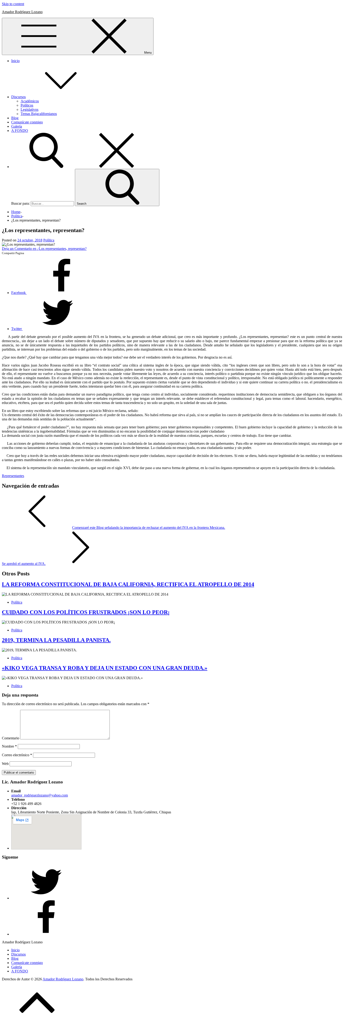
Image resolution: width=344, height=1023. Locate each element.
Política (48, 240)
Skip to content (13, 4)
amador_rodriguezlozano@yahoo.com (39, 795)
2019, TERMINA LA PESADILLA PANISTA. (56, 640)
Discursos (18, 97)
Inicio (15, 61)
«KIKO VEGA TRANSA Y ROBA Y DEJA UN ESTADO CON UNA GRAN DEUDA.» (104, 668)
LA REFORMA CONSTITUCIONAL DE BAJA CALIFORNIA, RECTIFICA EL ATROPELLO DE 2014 (128, 584)
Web (5, 764)
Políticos (27, 105)
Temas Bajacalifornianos (39, 114)
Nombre (9, 746)
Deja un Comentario (44, 249)
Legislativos (29, 109)
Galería (16, 126)
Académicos (30, 101)
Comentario (10, 738)
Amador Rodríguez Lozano (22, 12)
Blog (14, 118)
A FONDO (19, 131)
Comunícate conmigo (27, 122)
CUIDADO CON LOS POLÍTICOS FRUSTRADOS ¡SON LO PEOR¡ (86, 612)
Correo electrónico (17, 755)
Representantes (13, 476)
